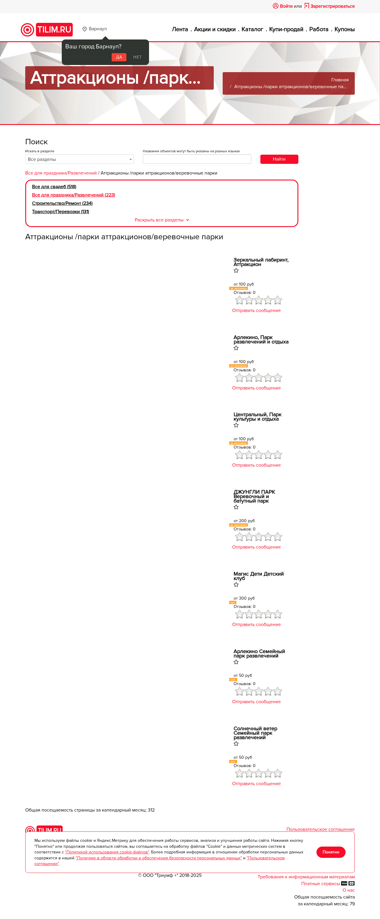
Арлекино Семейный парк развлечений (259, 653)
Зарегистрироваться (333, 6)
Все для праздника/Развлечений (61, 173)
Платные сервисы (321, 884)
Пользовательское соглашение (320, 829)
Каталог (252, 29)
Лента (180, 29)
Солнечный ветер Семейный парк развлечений (255, 733)
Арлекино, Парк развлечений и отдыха (261, 339)
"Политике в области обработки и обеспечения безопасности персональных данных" (159, 858)
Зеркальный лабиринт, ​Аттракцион (262, 262)
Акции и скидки (215, 29)
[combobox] (79, 159)
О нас (349, 890)
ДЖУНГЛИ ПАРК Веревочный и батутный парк (254, 496)
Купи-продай (286, 29)
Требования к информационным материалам (306, 877)
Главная (340, 80)
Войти (286, 6)
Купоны (345, 29)
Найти (279, 159)
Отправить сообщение (256, 310)
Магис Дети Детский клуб (259, 576)
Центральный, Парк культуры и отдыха (257, 416)
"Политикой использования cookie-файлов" (107, 852)
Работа (319, 29)
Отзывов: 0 (245, 292)
